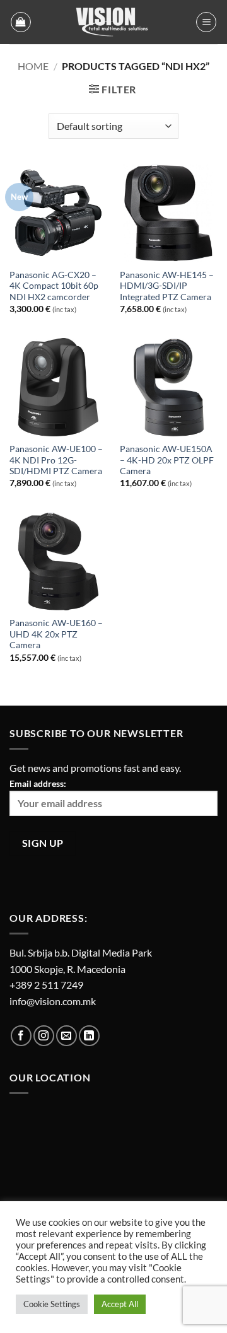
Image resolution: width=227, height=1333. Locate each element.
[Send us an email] (66, 1035)
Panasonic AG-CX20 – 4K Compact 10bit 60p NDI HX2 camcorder (53, 286)
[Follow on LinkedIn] (89, 1035)
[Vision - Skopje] (113, 22)
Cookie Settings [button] (51, 1304)
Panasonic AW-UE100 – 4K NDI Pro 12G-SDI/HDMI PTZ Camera (56, 460)
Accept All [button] (120, 1304)
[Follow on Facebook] (21, 1035)
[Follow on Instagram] (43, 1035)
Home (33, 66)
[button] (21, 22)
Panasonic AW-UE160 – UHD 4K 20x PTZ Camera (56, 634)
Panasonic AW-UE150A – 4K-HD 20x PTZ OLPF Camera (167, 460)
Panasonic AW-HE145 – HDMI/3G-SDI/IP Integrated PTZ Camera (167, 286)
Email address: (37, 783)
